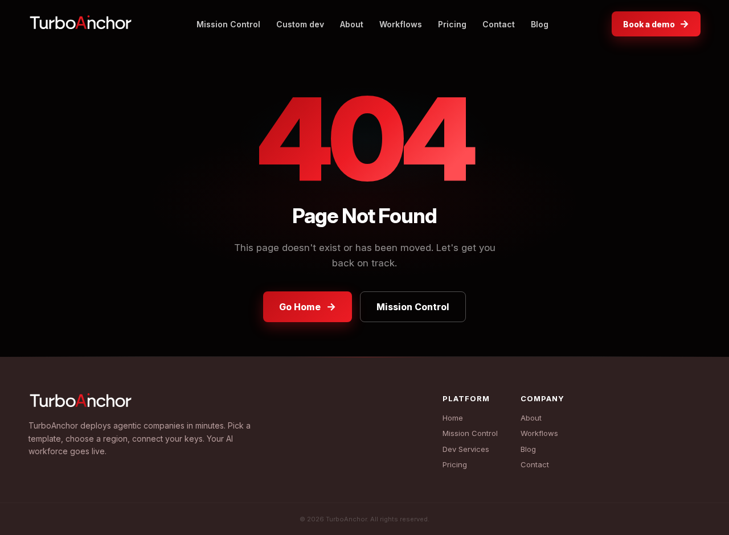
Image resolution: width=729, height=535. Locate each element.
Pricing (452, 24)
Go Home (307, 306)
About (351, 24)
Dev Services (466, 449)
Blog (539, 24)
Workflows (400, 24)
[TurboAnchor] (80, 23)
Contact (498, 24)
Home (453, 417)
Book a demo (656, 24)
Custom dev (300, 24)
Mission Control (228, 24)
